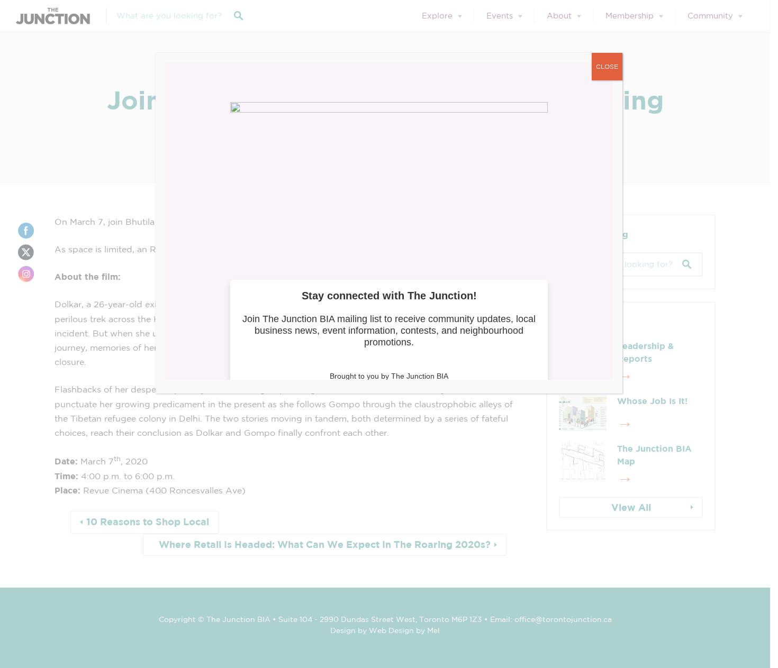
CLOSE (607, 66)
